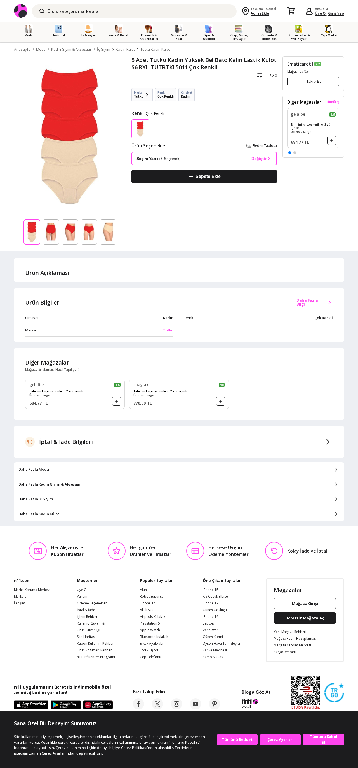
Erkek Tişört (149, 650)
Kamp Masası (213, 657)
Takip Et (314, 81)
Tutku (168, 330)
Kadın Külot (125, 49)
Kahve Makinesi (215, 650)
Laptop (208, 623)
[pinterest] (214, 708)
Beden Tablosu (265, 145)
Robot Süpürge (152, 596)
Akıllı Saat (147, 610)
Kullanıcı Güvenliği (91, 623)
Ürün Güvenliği (88, 630)
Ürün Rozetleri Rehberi (95, 650)
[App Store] (31, 705)
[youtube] (195, 708)
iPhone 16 (210, 616)
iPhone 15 (210, 590)
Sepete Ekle (208, 176)
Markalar (21, 596)
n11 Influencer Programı (96, 657)
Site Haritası (86, 637)
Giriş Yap (336, 13)
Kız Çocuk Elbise (215, 596)
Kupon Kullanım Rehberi (96, 643)
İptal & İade (86, 610)
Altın (143, 590)
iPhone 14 (148, 603)
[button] (289, 152)
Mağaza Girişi (305, 603)
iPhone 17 (210, 603)
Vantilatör (210, 630)
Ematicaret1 (300, 64)
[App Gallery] (98, 705)
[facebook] (138, 708)
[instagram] (176, 708)
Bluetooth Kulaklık (154, 637)
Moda (41, 49)
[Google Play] (66, 705)
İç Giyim (103, 49)
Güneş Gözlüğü (215, 610)
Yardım (82, 596)
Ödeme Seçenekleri (92, 603)
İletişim (19, 603)
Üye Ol (321, 13)
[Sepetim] (291, 11)
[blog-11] (256, 704)
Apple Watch (150, 630)
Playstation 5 (150, 623)
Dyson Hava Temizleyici (221, 643)
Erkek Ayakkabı (151, 643)
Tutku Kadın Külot (155, 49)
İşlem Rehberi (87, 616)
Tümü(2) (332, 102)
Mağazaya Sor (298, 71)
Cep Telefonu (150, 657)
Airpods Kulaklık (152, 616)
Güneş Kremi (213, 637)
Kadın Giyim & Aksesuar (71, 49)
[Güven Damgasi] (334, 693)
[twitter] (157, 708)
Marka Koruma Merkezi (32, 590)
